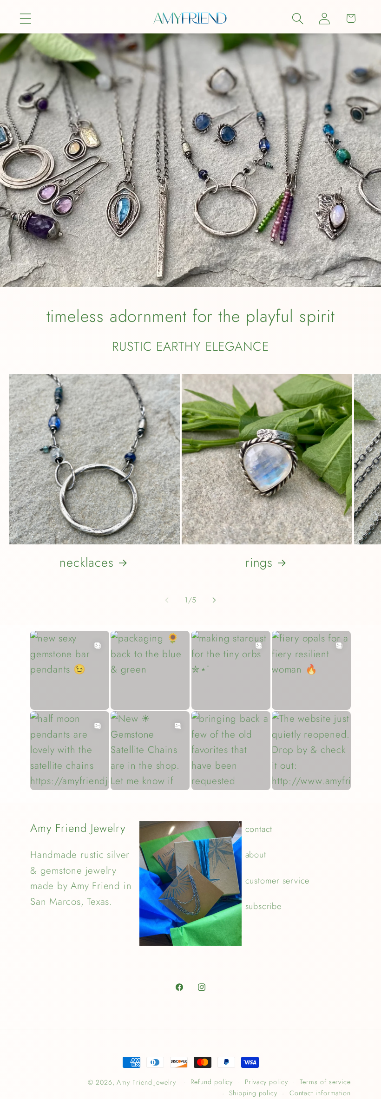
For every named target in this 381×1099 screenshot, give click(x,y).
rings (259, 562)
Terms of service (325, 1081)
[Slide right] (214, 600)
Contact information (320, 1093)
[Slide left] (167, 600)
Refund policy (211, 1081)
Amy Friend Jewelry (146, 1082)
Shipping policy (253, 1093)
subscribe (263, 906)
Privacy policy (266, 1081)
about (255, 855)
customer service (277, 881)
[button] (25, 18)
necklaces (86, 562)
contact (258, 829)
